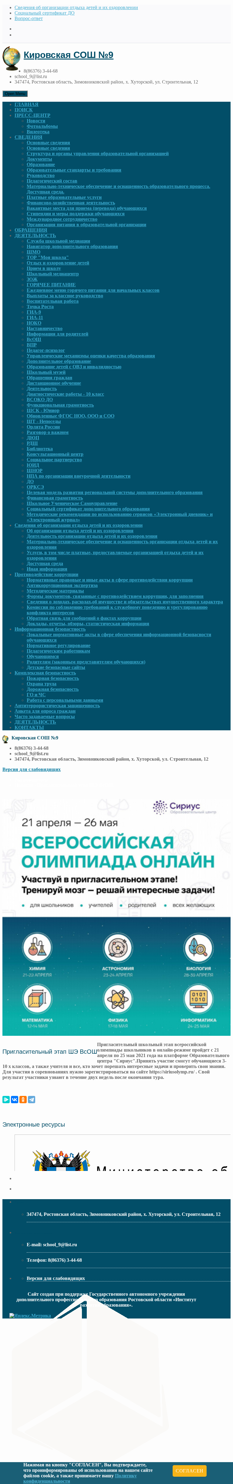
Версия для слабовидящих (31, 769)
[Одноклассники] (23, 1099)
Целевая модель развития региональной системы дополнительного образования (115, 492)
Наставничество (44, 328)
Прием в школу (44, 268)
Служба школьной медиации (58, 241)
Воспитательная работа (53, 301)
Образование (41, 164)
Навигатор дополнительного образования (72, 246)
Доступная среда (45, 563)
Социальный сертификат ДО (45, 12)
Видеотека (38, 131)
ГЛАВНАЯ (27, 104)
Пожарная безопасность (53, 678)
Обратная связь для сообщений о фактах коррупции (84, 618)
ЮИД (33, 465)
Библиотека (40, 448)
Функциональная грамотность (60, 405)
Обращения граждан (49, 377)
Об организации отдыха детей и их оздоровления (80, 530)
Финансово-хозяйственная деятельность (71, 202)
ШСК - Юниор (43, 410)
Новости (36, 120)
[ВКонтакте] (14, 1099)
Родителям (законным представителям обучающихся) (86, 661)
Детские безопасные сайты (56, 667)
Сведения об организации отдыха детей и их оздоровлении (76, 7)
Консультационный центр (55, 454)
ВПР (32, 344)
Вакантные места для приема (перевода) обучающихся (87, 208)
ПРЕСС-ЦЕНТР (32, 115)
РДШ (32, 443)
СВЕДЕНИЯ (28, 137)
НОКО (34, 323)
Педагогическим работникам (58, 650)
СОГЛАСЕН (190, 1470)
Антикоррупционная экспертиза (62, 585)
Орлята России (43, 426)
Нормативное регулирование (58, 645)
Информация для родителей (57, 333)
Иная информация (47, 568)
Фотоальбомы (42, 126)
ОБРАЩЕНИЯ (31, 230)
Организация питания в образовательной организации (86, 224)
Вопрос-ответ (29, 18)
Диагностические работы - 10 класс (65, 394)
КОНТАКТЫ (29, 727)
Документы (39, 159)
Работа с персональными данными (65, 700)
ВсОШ (34, 339)
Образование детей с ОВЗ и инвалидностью (74, 366)
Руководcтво (41, 175)
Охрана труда (41, 683)
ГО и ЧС (36, 694)
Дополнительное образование (59, 361)
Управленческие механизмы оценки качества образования (91, 355)
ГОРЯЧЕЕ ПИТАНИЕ (51, 284)
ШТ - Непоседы (44, 421)
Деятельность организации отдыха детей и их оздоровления (92, 536)
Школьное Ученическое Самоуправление (72, 503)
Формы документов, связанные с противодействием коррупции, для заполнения (115, 596)
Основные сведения (48, 142)
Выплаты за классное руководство (65, 295)
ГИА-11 (35, 317)
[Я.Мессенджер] (6, 1099)
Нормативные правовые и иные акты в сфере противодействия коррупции (110, 579)
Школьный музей (46, 372)
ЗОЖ (32, 279)
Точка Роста (40, 306)
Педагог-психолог (46, 350)
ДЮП (33, 437)
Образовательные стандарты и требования (74, 169)
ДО (30, 481)
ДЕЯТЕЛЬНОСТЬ (35, 235)
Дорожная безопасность (53, 689)
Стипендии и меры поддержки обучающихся (76, 213)
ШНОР (34, 470)
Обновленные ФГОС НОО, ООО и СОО (70, 415)
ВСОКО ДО (40, 399)
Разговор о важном (48, 432)
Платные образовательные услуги (64, 197)
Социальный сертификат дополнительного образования (88, 508)
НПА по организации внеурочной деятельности (78, 476)
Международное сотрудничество (62, 219)
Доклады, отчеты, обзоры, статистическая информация (88, 623)
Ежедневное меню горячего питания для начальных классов (93, 290)
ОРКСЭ (35, 487)
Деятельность (42, 388)
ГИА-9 (34, 312)
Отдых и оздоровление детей (58, 262)
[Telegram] (31, 1099)
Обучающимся (43, 656)
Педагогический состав (52, 180)
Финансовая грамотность (55, 497)
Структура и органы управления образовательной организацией (98, 153)
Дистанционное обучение (54, 383)
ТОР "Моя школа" (48, 257)
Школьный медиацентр (53, 273)
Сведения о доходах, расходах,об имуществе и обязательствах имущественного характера (125, 601)
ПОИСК (24, 109)
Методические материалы (55, 590)
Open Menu (15, 93)
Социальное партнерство (54, 459)
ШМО (33, 251)
